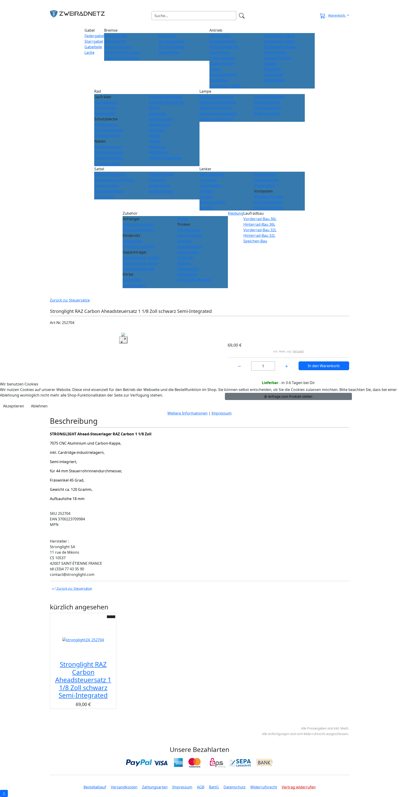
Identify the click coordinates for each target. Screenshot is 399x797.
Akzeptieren (13, 406)
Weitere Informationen (187, 413)
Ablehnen (39, 406)
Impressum (222, 413)
